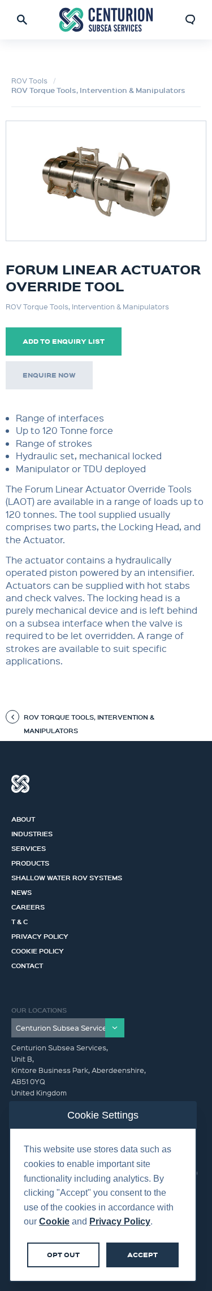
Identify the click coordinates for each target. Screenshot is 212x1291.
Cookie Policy (37, 949)
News (21, 891)
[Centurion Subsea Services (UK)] (106, 20)
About (23, 817)
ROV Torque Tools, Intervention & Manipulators (98, 90)
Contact (27, 964)
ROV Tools (29, 80)
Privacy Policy (39, 934)
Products (30, 861)
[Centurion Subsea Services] (67, 1027)
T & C (19, 920)
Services (28, 847)
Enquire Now (49, 375)
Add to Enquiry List (64, 341)
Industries (32, 832)
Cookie (54, 1221)
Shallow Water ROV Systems (66, 876)
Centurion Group (20, 784)
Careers (28, 905)
